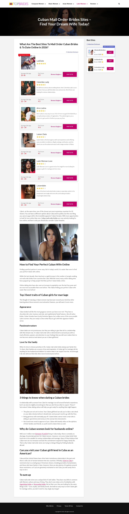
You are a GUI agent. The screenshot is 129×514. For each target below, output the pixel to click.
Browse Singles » (56, 74)
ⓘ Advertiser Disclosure (72, 52)
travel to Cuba (67, 461)
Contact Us (79, 506)
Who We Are (49, 506)
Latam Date (42, 134)
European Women (38, 4)
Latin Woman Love (44, 161)
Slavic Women (53, 4)
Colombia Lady (43, 82)
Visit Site (70, 74)
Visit (110, 52)
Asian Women (67, 4)
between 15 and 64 (41, 434)
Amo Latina (41, 108)
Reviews (93, 4)
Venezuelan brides (40, 484)
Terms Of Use (69, 506)
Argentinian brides (26, 484)
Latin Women (81, 4)
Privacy (59, 506)
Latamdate (41, 186)
